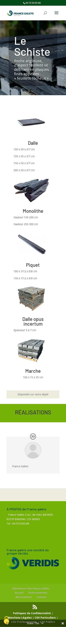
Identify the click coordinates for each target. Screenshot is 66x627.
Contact (42, 597)
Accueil (19, 592)
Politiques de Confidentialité (32, 613)
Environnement (37, 592)
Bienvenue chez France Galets (31, 588)
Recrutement (24, 597)
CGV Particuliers (45, 617)
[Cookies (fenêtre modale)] (6, 620)
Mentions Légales (20, 617)
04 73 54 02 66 (33, 2)
